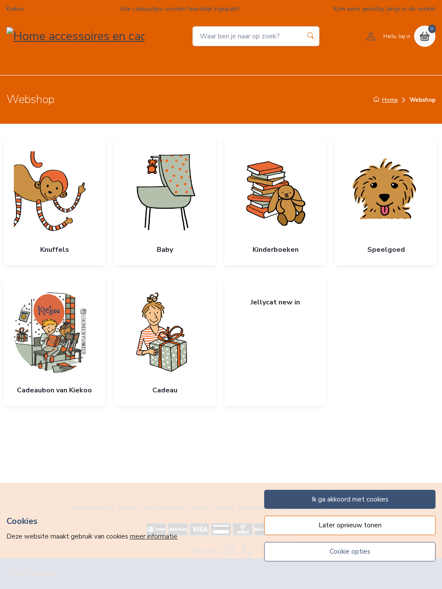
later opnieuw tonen (350, 525)
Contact (288, 64)
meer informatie (153, 536)
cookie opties (350, 551)
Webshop (190, 64)
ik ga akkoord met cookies (350, 499)
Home (151, 64)
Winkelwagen (240, 64)
